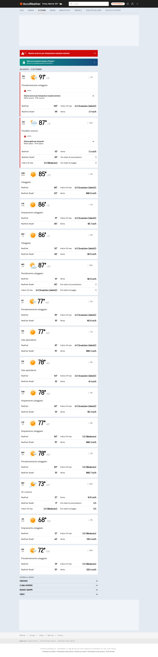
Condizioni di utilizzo (49, 652)
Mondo (22, 635)
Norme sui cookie (81, 652)
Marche (51, 635)
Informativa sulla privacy (65, 652)
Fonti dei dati (110, 652)
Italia (41, 635)
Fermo (60, 635)
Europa (32, 635)
